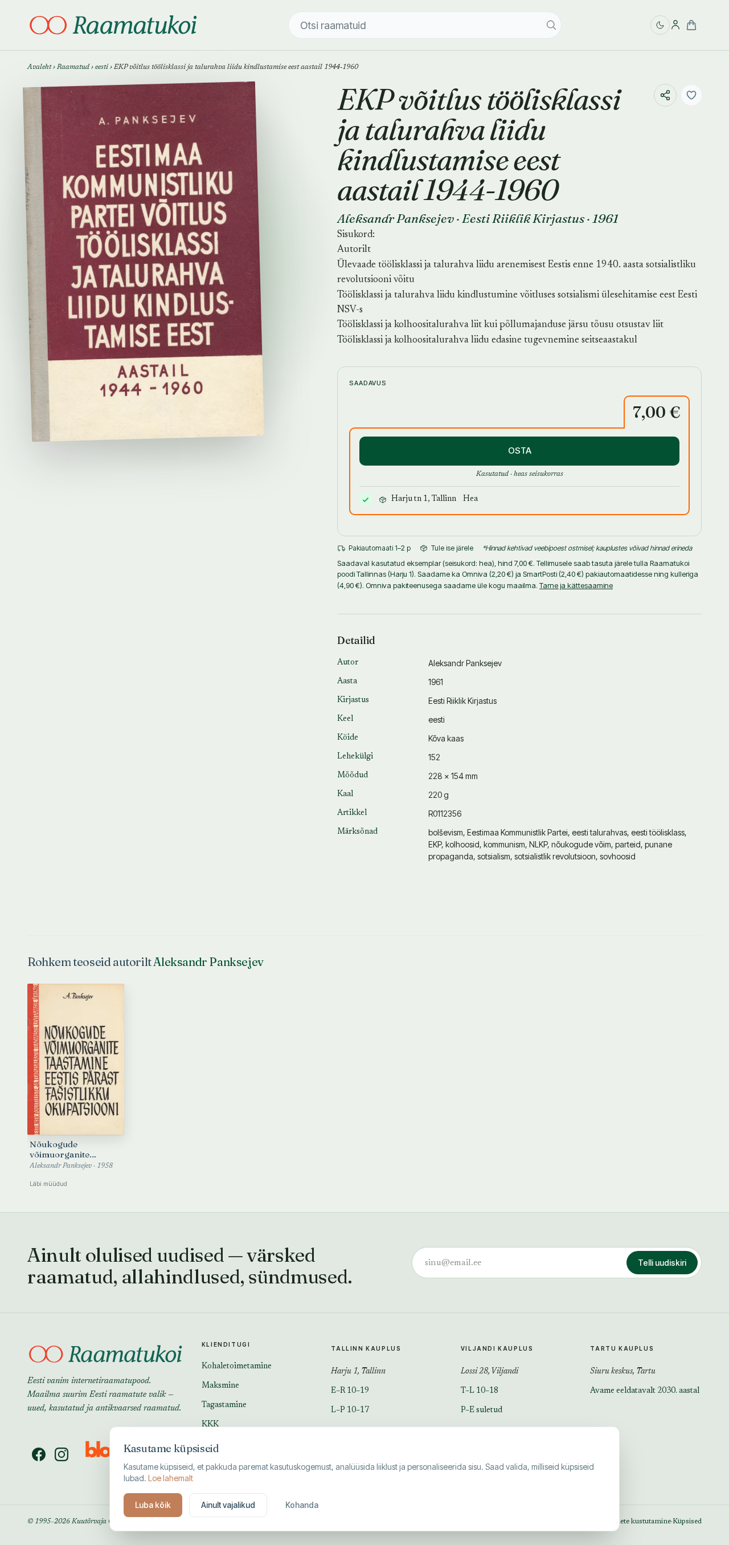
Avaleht (39, 67)
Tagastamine (224, 1405)
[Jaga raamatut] (665, 95)
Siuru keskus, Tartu (623, 1372)
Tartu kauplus (622, 1348)
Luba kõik (153, 1505)
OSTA (519, 450)
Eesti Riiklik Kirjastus (523, 218)
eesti (101, 67)
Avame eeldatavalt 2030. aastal (644, 1391)
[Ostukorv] (691, 25)
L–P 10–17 (350, 1410)
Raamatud (73, 67)
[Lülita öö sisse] (660, 25)
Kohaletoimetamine (237, 1367)
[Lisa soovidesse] (691, 95)
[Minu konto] (675, 25)
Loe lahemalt (170, 1478)
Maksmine (220, 1386)
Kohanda (301, 1505)
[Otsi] (551, 25)
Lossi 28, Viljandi (489, 1372)
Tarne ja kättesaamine (576, 585)
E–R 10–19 (350, 1391)
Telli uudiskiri (662, 1262)
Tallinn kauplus (366, 1348)
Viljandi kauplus (497, 1348)
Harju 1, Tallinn (358, 1372)
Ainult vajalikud (228, 1505)
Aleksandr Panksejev (395, 218)
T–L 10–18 (479, 1391)
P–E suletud (481, 1410)
